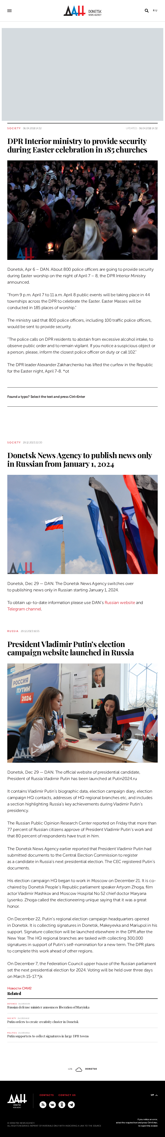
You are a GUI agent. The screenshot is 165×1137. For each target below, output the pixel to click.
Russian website (120, 602)
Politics (12, 1033)
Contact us (67, 1095)
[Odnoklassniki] (61, 1104)
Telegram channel (24, 609)
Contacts (47, 1095)
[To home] (82, 10)
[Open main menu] (9, 10)
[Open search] (146, 10)
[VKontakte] (52, 1104)
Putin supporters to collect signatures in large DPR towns (48, 1036)
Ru (155, 10)
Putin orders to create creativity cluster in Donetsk (42, 1022)
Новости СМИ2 (19, 988)
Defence (12, 1004)
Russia (13, 631)
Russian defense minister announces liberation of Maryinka (48, 1007)
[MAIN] (71, 1104)
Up (152, 1095)
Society (14, 128)
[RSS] (43, 1104)
